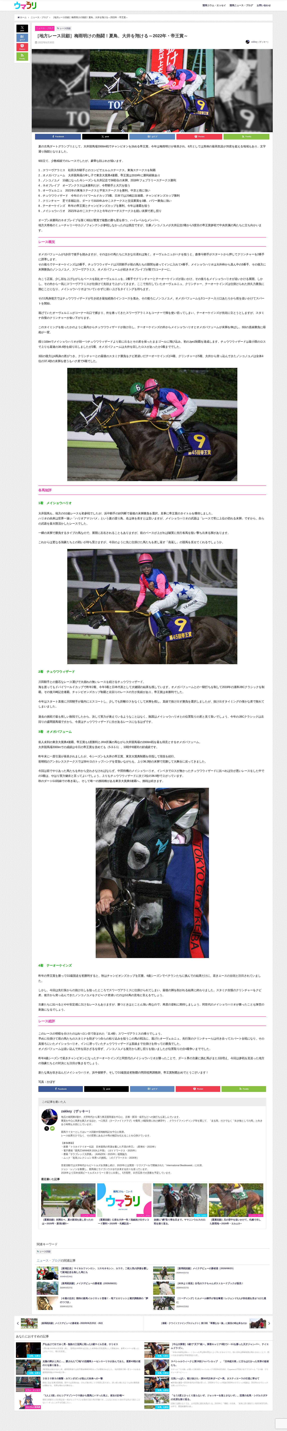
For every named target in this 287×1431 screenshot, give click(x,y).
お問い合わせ (264, 5)
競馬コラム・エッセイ (214, 5)
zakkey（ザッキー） (260, 42)
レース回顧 (65, 28)
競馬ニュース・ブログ (241, 5)
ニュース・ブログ (44, 28)
